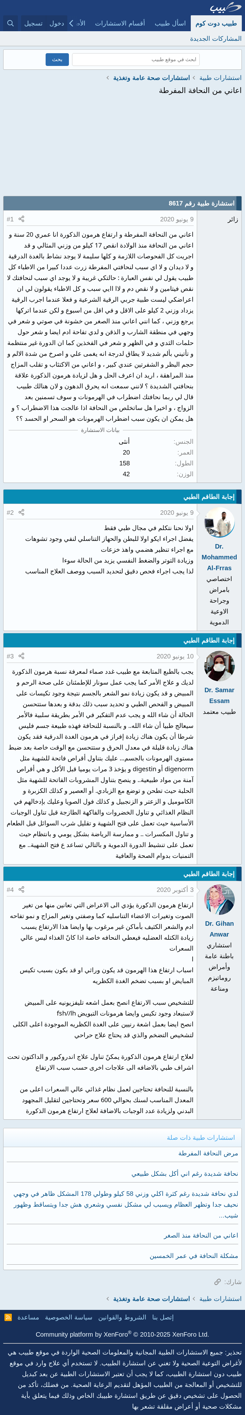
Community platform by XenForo (122, 1334)
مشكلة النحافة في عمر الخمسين (194, 1255)
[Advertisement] (122, 148)
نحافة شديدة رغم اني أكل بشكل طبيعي (184, 1173)
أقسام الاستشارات (120, 23)
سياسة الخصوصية (69, 1317)
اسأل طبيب (170, 23)
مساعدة (28, 1317)
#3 (10, 656)
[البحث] (10, 23)
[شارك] (21, 219)
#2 (10, 512)
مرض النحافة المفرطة (208, 1153)
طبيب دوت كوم (216, 23)
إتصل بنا (163, 1317)
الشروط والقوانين (122, 1317)
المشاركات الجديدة (216, 38)
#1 (10, 219)
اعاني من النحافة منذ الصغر (201, 1235)
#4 (10, 889)
